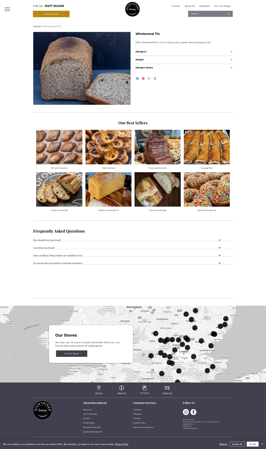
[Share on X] (155, 78)
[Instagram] (186, 412)
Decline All (237, 444)
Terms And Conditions (143, 427)
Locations (137, 409)
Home (37, 26)
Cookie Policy (139, 423)
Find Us (98, 393)
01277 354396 (54, 6)
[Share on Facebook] (137, 78)
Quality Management (93, 432)
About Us (121, 393)
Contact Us (167, 393)
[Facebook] (193, 412)
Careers (86, 418)
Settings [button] (223, 444)
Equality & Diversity (92, 427)
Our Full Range (90, 414)
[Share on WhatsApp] (149, 78)
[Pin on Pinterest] (143, 78)
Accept (252, 444)
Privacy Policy (121, 444)
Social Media (89, 423)
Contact (137, 418)
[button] (133, 240)
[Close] (262, 444)
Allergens (137, 414)
